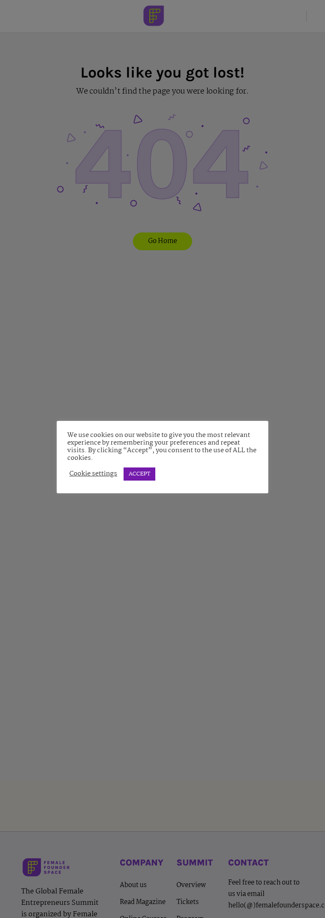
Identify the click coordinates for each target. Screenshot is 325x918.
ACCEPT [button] (139, 473)
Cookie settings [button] (93, 474)
